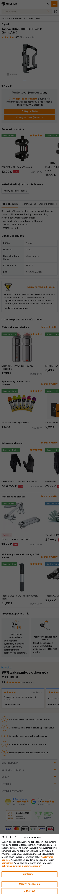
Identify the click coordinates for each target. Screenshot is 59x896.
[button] (7, 863)
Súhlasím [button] (29, 874)
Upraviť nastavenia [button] (29, 884)
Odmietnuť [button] (29, 891)
